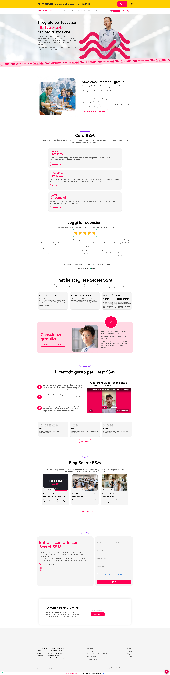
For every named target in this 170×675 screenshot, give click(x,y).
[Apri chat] (167, 672)
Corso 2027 (40, 650)
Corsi (60, 11)
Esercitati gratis (127, 11)
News (67, 658)
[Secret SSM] (44, 11)
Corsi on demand (57, 648)
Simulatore (67, 11)
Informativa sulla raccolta (72, 673)
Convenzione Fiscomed (44, 658)
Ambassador (58, 658)
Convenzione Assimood (53, 655)
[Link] (55, 489)
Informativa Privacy (106, 573)
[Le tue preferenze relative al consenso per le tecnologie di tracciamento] (2, 672)
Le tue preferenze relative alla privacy (91, 673)
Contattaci (58, 653)
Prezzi (80, 11)
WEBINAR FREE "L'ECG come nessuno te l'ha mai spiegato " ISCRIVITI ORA (64, 4)
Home (39, 648)
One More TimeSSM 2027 (55, 650)
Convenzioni (99, 11)
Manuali (74, 11)
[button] (38, 247)
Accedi (117, 11)
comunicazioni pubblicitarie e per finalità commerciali (112, 574)
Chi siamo (40, 655)
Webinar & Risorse (88, 11)
